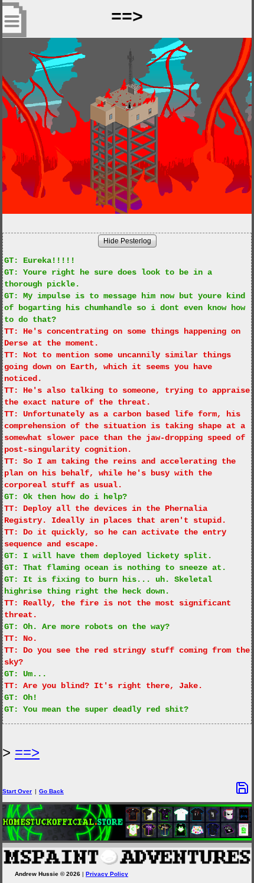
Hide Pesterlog (127, 241)
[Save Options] (242, 788)
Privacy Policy (107, 874)
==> (27, 752)
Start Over (17, 791)
